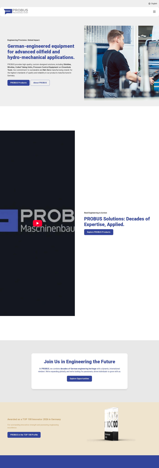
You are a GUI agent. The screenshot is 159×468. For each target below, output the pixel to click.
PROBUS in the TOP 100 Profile (24, 435)
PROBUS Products (18, 83)
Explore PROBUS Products (98, 232)
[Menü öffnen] (154, 11)
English (154, 3)
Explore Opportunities (79, 379)
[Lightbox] (37, 223)
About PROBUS (40, 83)
